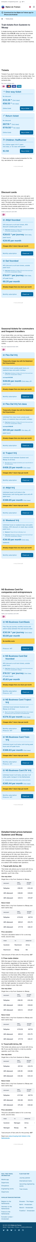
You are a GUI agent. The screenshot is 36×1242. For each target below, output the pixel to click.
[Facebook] (7, 1230)
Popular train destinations (10, 1197)
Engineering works (7, 1189)
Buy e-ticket (25, 108)
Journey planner (24, 1178)
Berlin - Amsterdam (25, 1204)
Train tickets (23, 1189)
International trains (25, 1181)
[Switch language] (30, 6)
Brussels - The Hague (26, 1201)
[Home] (2, 19)
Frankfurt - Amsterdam (27, 1211)
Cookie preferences (26, 1227)
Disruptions (5, 1185)
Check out (25, 253)
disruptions (4, 1)
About (4, 1227)
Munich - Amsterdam (26, 1207)
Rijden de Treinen (16, 1225)
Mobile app (5, 1179)
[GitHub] (23, 1230)
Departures (5, 1182)
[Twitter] (4, 1230)
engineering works (13, 1)
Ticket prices (9, 19)
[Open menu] (33, 6)
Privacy (17, 1227)
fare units (15, 954)
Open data (11, 1227)
